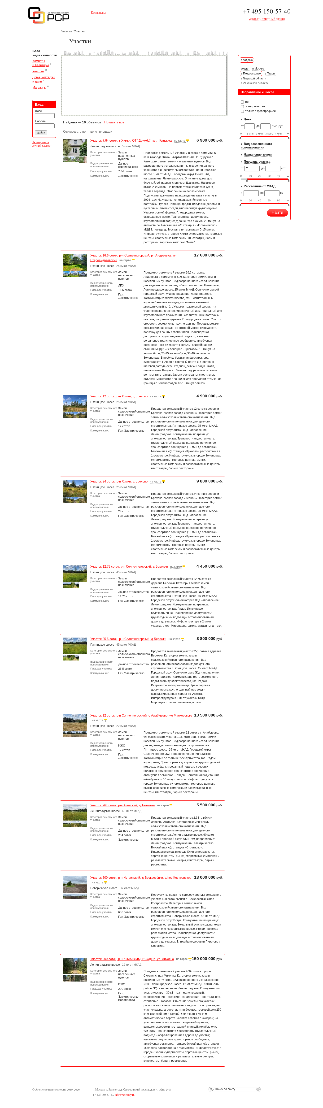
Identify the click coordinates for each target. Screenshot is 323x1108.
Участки (38, 71)
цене (93, 131)
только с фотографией (260, 111)
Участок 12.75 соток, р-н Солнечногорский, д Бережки (129, 566)
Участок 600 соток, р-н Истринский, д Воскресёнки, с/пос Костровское (140, 877)
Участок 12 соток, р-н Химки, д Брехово (119, 396)
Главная (66, 31)
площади (105, 131)
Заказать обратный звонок (267, 19)
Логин (39, 111)
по (262, 193)
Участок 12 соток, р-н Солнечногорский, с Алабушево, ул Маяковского (141, 715)
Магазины (39, 87)
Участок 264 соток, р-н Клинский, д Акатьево (122, 805)
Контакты (98, 12)
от (242, 126)
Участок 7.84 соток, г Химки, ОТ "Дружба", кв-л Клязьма (131, 140)
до (258, 126)
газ (246, 102)
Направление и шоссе (257, 92)
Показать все (114, 122)
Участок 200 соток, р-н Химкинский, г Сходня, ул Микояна (132, 959)
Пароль (40, 121)
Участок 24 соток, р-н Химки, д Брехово (119, 481)
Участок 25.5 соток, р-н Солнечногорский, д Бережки (128, 639)
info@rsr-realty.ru (125, 1094)
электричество (254, 106)
